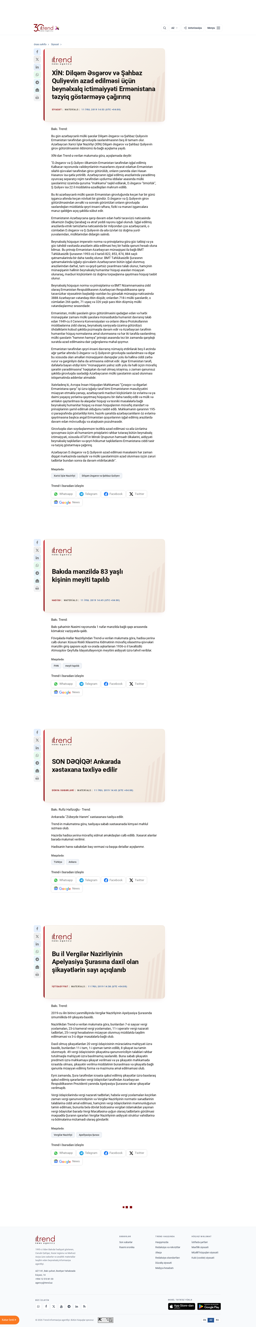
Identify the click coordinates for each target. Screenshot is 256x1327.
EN (204, 1320)
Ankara (72, 862)
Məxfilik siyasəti (200, 1247)
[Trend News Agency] (45, 1239)
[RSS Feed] (84, 1306)
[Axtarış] (164, 27)
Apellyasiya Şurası (89, 1134)
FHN (56, 665)
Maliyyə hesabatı (164, 1268)
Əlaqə (158, 1252)
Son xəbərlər (126, 1242)
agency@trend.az (43, 1282)
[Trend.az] (47, 28)
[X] (54, 1306)
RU (217, 1320)
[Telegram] (69, 1306)
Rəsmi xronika (126, 1247)
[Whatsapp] (38, 1306)
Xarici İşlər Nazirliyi (64, 475)
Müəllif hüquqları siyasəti (205, 1252)
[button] (37, 52)
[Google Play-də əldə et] (209, 1306)
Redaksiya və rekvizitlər (167, 1247)
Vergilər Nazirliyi (63, 1134)
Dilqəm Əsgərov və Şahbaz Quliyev (101, 475)
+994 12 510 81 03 (44, 1279)
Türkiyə (58, 862)
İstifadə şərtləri (200, 1242)
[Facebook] (46, 1306)
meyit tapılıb (72, 665)
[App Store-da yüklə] (181, 1306)
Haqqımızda (161, 1242)
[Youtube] (61, 1306)
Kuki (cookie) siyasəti (203, 1257)
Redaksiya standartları (167, 1257)
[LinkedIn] (77, 1306)
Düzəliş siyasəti (163, 1262)
